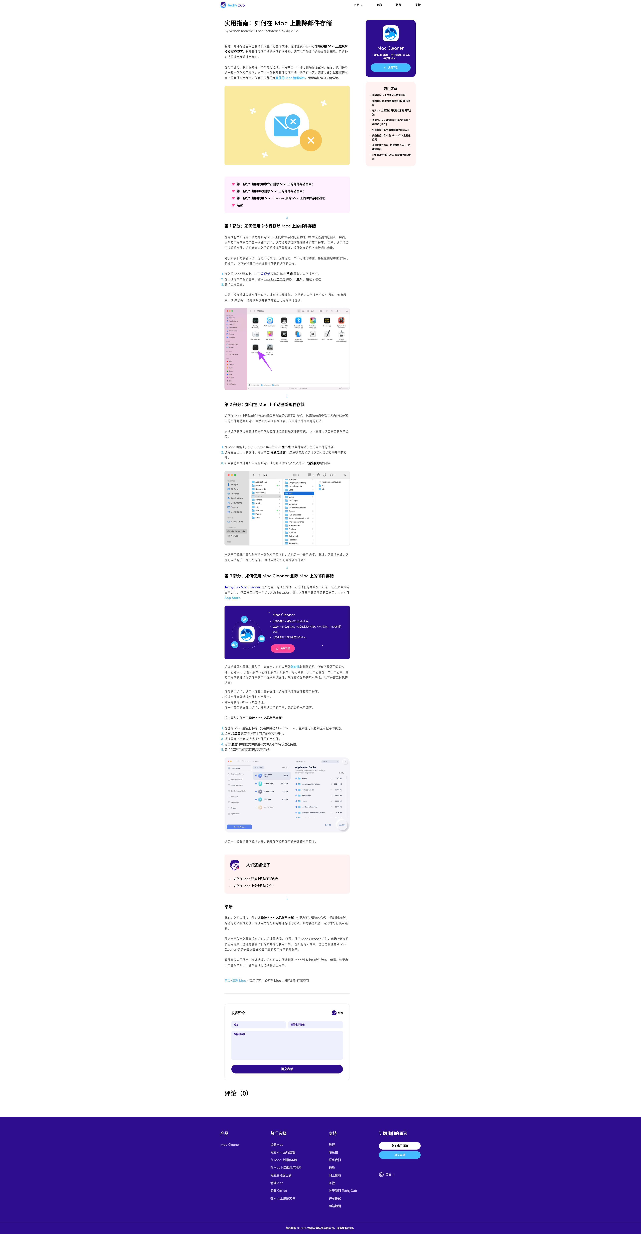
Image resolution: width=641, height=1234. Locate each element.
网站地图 (335, 1206)
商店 (379, 5)
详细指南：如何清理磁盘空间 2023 (390, 130)
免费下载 (285, 648)
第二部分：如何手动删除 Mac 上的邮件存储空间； (271, 191)
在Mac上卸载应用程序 (285, 1167)
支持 (418, 5)
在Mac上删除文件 (282, 1198)
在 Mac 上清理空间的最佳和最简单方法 (391, 112)
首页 (228, 980)
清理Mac (276, 1183)
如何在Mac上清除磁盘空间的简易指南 (391, 103)
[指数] (232, 5)
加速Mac (276, 1144)
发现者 (265, 274)
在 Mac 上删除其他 (283, 1160)
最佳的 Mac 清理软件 (290, 78)
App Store (232, 598)
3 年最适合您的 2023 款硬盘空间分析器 (391, 157)
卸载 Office (278, 1190)
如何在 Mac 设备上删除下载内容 (256, 879)
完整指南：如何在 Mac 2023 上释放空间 (391, 137)
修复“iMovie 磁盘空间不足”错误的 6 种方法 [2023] (391, 122)
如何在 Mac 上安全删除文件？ (254, 886)
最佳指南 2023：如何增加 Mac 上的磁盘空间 (391, 147)
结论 (240, 205)
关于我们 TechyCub (343, 1190)
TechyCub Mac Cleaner (243, 587)
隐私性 (333, 1152)
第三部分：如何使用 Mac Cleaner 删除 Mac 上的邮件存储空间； (282, 198)
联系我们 (335, 1160)
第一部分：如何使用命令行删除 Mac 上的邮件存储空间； (275, 184)
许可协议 (335, 1198)
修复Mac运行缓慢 (282, 1152)
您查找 (295, 667)
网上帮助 (335, 1175)
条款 (332, 1183)
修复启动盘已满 (280, 1175)
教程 (398, 5)
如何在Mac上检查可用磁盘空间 (388, 95)
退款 (332, 1167)
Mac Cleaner (230, 1144)
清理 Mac (239, 980)
